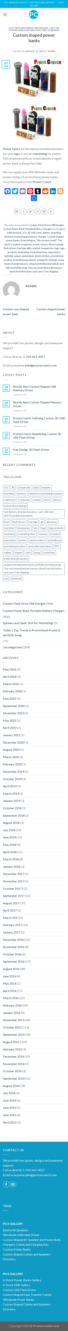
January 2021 (11, 735)
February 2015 (12, 1049)
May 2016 (9, 983)
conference (10, 499)
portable (9, 255)
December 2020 (13, 742)
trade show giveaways (16, 263)
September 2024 (14, 706)
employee (26, 244)
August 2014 (11, 1086)
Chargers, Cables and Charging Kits (26, 1244)
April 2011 (10, 1122)
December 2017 (13, 874)
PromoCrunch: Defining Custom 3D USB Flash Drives (39, 419)
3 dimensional (14, 232)
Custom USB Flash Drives (19, 1290)
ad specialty (24, 487)
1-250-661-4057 (34, 356)
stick (28, 552)
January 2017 (11, 932)
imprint (36, 248)
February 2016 (12, 1005)
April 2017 (10, 910)
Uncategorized (12, 647)
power (17, 255)
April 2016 (10, 991)
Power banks (11, 148)
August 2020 (11, 749)
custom (37, 499)
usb (6, 578)
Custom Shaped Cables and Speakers (26, 1254)
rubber (7, 552)
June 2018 (9, 837)
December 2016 (13, 939)
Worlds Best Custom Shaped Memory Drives (37, 404)
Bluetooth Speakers (15, 1230)
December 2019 (13, 771)
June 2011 (9, 1115)
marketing (40, 153)
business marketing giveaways (21, 236)
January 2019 (11, 800)
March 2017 (11, 917)
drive (47, 499)
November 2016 (13, 947)
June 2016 (9, 976)
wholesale (16, 578)
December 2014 (13, 1056)
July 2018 (9, 830)
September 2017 (14, 895)
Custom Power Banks (17, 1249)
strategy (52, 259)
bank (39, 232)
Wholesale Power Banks (18, 1299)
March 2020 (11, 757)
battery (46, 232)
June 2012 (9, 1107)
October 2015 (12, 1027)
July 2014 (9, 1093)
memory (43, 534)
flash (6, 521)
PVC (57, 546)
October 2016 (12, 954)
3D (29, 232)
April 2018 (10, 852)
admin (52, 51)
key (36, 527)
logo (17, 153)
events (36, 244)
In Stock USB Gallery (16, 1285)
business (21, 493)
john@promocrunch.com (41, 365)
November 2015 (13, 1020)
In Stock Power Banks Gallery (22, 1280)
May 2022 (9, 720)
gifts (29, 248)
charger (42, 236)
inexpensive (47, 248)
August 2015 (11, 1042)
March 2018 (11, 859)
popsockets (54, 252)
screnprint (42, 259)
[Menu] (5, 14)
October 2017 (12, 888)
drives (56, 499)
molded (55, 534)
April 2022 (10, 727)
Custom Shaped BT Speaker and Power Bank (32, 1239)
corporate (24, 499)
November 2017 (13, 881)
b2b (34, 232)
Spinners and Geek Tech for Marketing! (28, 623)
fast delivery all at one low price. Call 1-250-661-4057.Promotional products (29, 513)
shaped (18, 552)
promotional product (15, 546)
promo (22, 540)
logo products (56, 527)
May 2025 (9, 698)
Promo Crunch (41, 182)
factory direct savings (52, 244)
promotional (54, 540)
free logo (21, 248)
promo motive (42, 255)
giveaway (52, 521)
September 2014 (14, 1078)
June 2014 (9, 1100)
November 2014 (13, 1064)
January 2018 (11, 866)
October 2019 (12, 779)
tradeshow (49, 552)
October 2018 (12, 808)
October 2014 (12, 1071)
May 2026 (9, 669)
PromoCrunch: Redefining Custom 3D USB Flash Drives (37, 435)
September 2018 (14, 815)
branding (56, 232)
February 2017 (12, 925)
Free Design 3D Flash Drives (31, 449)
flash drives (10, 248)
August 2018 (11, 822)
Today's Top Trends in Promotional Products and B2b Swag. (31, 632)
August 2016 (11, 969)
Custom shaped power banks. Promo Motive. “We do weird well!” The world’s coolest (34, 240)
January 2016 (11, 1012)
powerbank (28, 255)
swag (61, 259)
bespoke (46, 487)
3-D (24, 232)
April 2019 (10, 786)
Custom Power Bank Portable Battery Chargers (34, 29)
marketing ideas (38, 252)
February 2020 (12, 764)
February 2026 (12, 691)
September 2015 (14, 1034)
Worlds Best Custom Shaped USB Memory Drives (34, 388)
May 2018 (9, 844)
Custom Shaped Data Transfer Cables (27, 1294)
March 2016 (11, 998)
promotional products (24, 259)
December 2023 (13, 713)
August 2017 (11, 903)
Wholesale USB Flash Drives (21, 1235)
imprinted (9, 527)
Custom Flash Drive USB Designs (28, 28)
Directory (9, 1259)
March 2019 (11, 793)
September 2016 (14, 961)
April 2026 (10, 676)
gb (42, 521)
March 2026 (11, 684)
